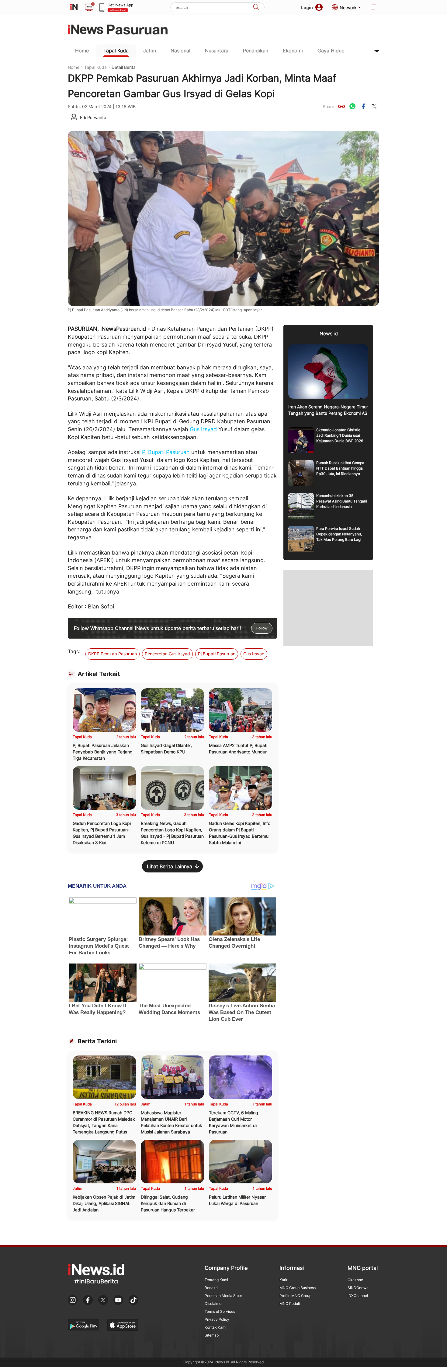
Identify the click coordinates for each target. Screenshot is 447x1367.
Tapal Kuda (116, 51)
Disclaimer (214, 1303)
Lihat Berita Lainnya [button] (169, 866)
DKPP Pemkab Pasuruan (112, 653)
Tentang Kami (216, 1279)
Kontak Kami (215, 1327)
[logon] (74, 7)
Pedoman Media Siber (223, 1295)
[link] (341, 106)
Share (328, 106)
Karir (283, 1279)
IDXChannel (358, 1295)
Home (82, 51)
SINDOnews (358, 1287)
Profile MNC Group (295, 1295)
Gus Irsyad (203, 429)
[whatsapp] (352, 106)
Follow (261, 628)
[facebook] (363, 106)
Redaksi (211, 1287)
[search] (256, 7)
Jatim (149, 51)
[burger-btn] (374, 7)
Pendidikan (255, 51)
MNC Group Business (297, 1287)
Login (307, 7)
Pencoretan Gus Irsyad (167, 653)
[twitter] (374, 106)
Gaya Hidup (331, 51)
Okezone (355, 1279)
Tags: (74, 651)
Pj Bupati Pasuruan (166, 452)
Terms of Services (220, 1311)
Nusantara (216, 51)
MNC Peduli (289, 1303)
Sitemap (212, 1335)
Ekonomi (293, 51)
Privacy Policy (217, 1319)
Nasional (180, 51)
